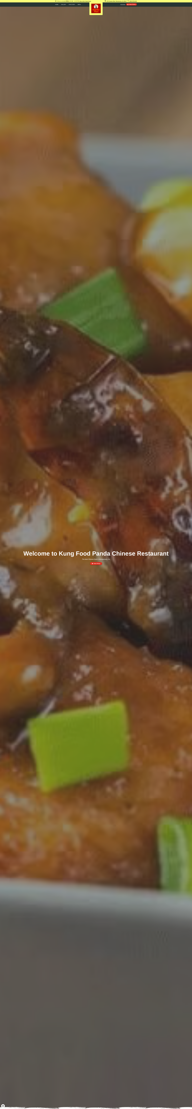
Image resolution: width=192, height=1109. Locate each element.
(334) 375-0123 (133, 1)
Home (56, 4)
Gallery (63, 4)
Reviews (122, 4)
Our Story (72, 4)
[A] (3, 1106)
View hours (85, 1)
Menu (79, 4)
